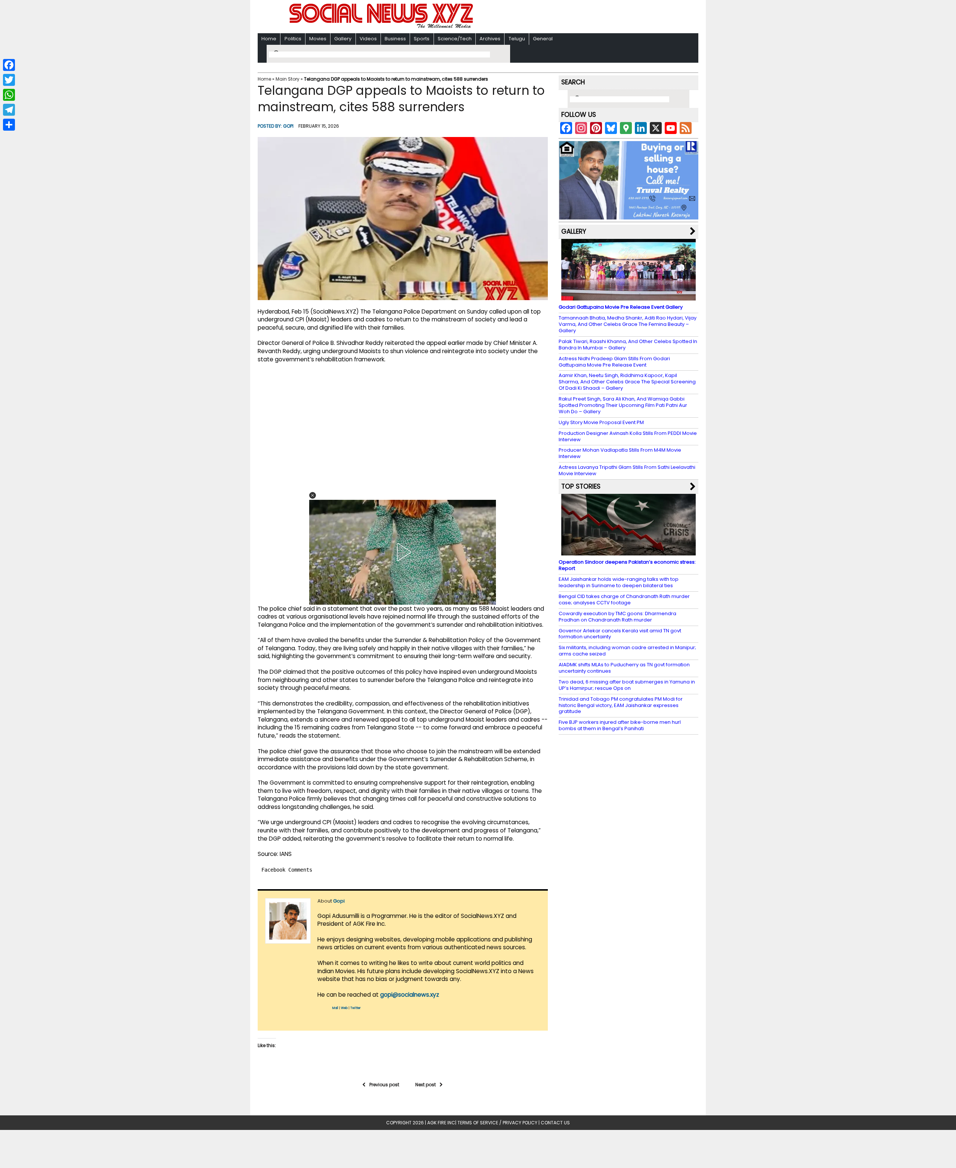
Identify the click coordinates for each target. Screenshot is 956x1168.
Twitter (355, 1008)
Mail (335, 1008)
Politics (293, 38)
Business (395, 38)
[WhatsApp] (8, 94)
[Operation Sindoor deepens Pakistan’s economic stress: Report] (628, 552)
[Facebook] (8, 64)
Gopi (288, 126)
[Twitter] (8, 79)
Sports (421, 38)
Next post (425, 1084)
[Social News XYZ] (382, 27)
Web (344, 1008)
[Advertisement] (574, 17)
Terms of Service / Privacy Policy (497, 1122)
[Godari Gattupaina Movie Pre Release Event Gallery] (628, 297)
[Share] (8, 124)
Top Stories (580, 486)
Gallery (342, 38)
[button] (312, 495)
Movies (317, 38)
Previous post (384, 1084)
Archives (489, 38)
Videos (368, 38)
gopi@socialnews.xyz (409, 995)
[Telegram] (8, 109)
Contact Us (555, 1122)
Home (268, 38)
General (543, 38)
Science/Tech (455, 38)
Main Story (287, 79)
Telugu (517, 38)
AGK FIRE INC (441, 1122)
